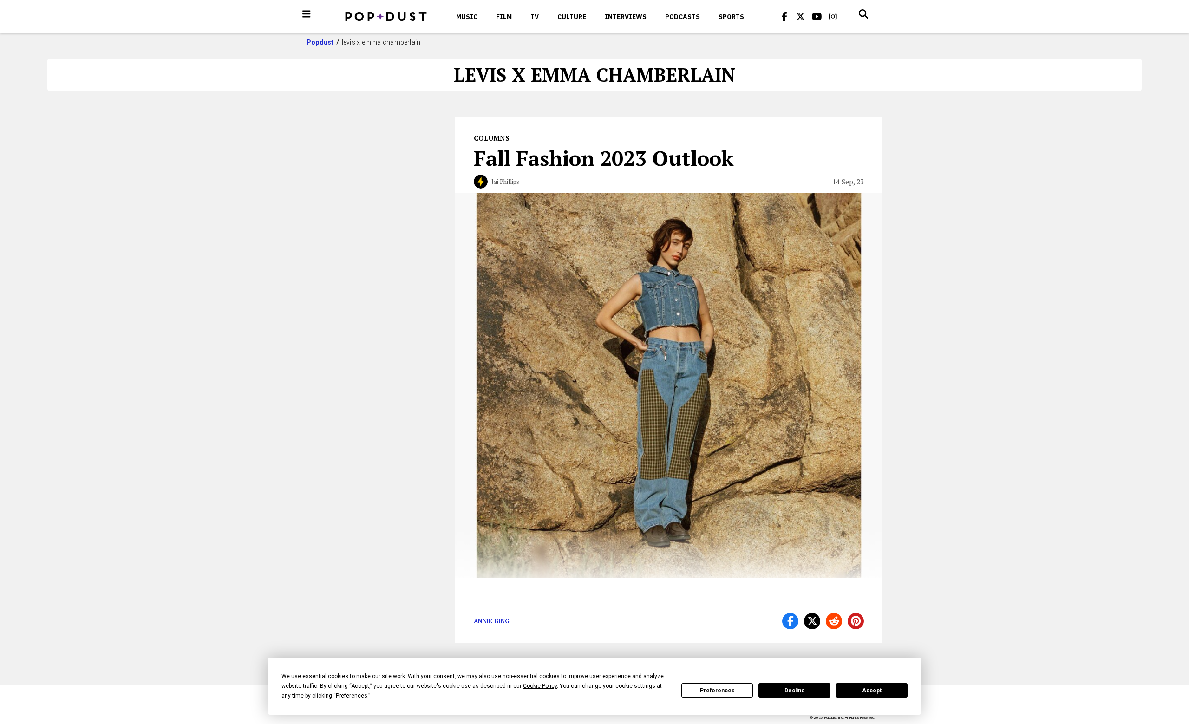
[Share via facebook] (790, 621)
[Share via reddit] (834, 621)
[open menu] (306, 14)
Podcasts (682, 17)
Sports (731, 17)
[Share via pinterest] (856, 621)
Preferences (717, 690)
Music (466, 17)
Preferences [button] (351, 695)
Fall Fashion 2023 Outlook (604, 158)
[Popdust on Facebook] (784, 16)
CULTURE (571, 17)
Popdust (320, 42)
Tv (534, 17)
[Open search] (863, 14)
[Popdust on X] (801, 16)
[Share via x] (812, 621)
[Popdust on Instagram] (833, 16)
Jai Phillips (505, 181)
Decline (794, 690)
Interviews (626, 17)
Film (504, 17)
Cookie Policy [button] (540, 686)
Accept (872, 690)
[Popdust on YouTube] (817, 16)
